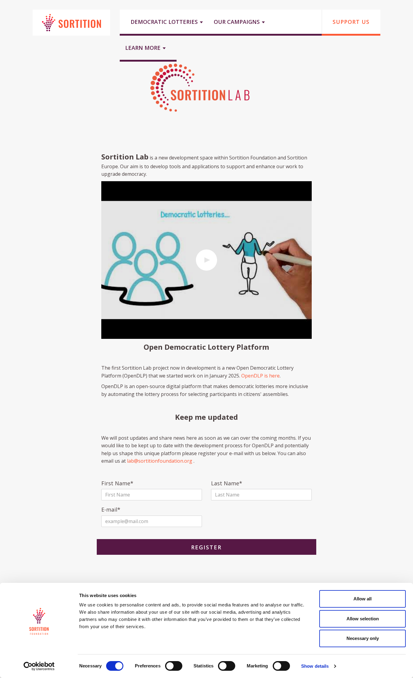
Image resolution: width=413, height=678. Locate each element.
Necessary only (362, 638)
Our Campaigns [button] (237, 21)
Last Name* (226, 483)
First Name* (117, 483)
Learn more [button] (143, 47)
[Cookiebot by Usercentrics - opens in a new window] (39, 666)
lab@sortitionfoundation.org (159, 461)
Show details (315, 666)
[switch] (173, 666)
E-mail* (110, 509)
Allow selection (362, 618)
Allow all (362, 598)
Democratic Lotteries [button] (165, 21)
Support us (351, 21)
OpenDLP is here (260, 375)
